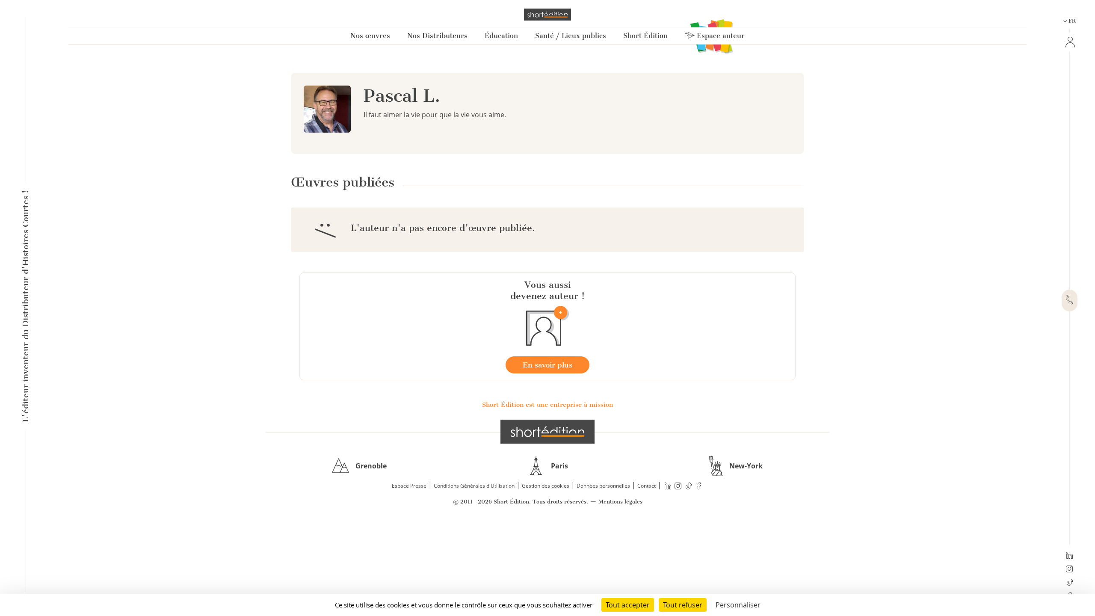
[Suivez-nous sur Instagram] (1069, 570)
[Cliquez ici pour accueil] (547, 432)
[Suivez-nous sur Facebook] (699, 486)
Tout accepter (628, 605)
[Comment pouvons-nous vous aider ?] (1069, 301)
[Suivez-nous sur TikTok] (1069, 583)
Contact (646, 485)
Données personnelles (603, 485)
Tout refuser (682, 605)
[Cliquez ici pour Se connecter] (1069, 42)
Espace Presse (409, 485)
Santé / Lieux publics (570, 36)
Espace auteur (720, 36)
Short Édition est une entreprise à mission (547, 405)
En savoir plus (547, 365)
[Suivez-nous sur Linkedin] (1069, 556)
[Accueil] (547, 15)
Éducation (501, 36)
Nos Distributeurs (437, 36)
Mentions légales (620, 501)
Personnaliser (738, 605)
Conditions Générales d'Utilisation (474, 485)
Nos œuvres (370, 36)
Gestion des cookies (545, 485)
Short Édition (645, 36)
